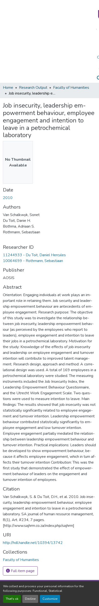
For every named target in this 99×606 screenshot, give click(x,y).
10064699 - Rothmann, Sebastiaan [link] (33, 260)
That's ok (12, 599)
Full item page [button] (22, 571)
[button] (21, 559)
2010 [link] (7, 197)
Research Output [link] (33, 87)
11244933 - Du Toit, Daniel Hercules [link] (34, 255)
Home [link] (8, 87)
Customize (50, 599)
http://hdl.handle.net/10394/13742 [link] (33, 542)
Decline (30, 599)
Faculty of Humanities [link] (71, 87)
